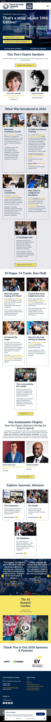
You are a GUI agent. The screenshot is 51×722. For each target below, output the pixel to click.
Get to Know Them (24, 477)
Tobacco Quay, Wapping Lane (10, 687)
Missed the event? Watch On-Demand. (16, 41)
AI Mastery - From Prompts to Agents (36, 155)
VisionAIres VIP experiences (13, 357)
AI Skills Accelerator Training (36, 135)
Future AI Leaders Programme (33, 205)
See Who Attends (33, 517)
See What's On (24, 413)
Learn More (19, 553)
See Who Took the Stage (24, 65)
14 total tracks (11, 134)
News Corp (13, 582)
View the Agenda (9, 517)
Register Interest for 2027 (12, 37)
